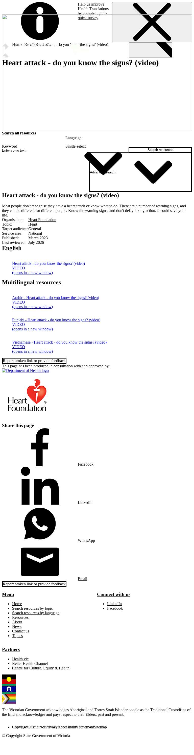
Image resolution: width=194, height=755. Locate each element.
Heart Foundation (42, 219)
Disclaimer (36, 727)
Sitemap (100, 727)
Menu (8, 594)
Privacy (51, 727)
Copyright (20, 727)
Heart (32, 224)
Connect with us (113, 594)
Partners (11, 649)
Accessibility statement (76, 727)
